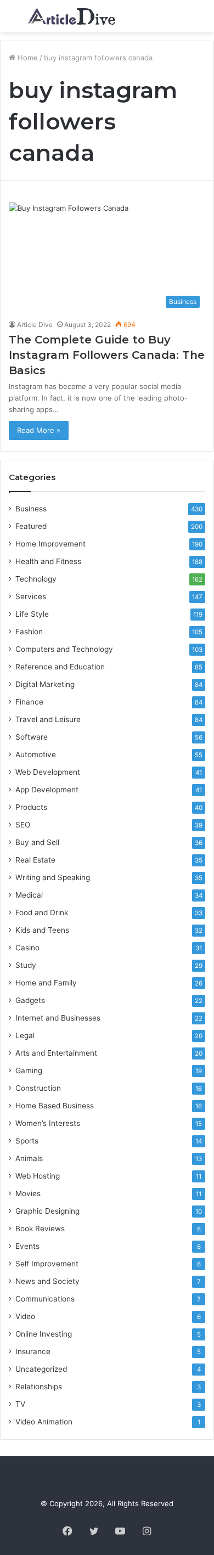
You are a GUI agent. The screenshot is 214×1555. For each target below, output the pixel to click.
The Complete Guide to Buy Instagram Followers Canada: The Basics (107, 355)
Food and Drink (41, 912)
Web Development (47, 772)
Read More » (38, 430)
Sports (26, 1140)
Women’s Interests (47, 1123)
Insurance (32, 1351)
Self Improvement (46, 1263)
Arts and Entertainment (56, 1053)
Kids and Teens (42, 930)
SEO (22, 824)
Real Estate (35, 859)
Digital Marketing (45, 684)
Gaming (28, 1070)
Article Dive (35, 324)
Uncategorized (41, 1369)
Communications (45, 1298)
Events (27, 1246)
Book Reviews (40, 1228)
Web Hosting (37, 1175)
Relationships (38, 1386)
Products (31, 807)
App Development (46, 789)
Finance (29, 701)
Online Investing (43, 1333)
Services (30, 596)
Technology (36, 578)
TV (20, 1404)
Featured (31, 526)
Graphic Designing (47, 1211)
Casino (27, 947)
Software (31, 737)
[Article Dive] (71, 16)
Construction (38, 1088)
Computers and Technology (64, 649)
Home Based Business (54, 1105)
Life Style (32, 614)
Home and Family (46, 982)
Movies (28, 1193)
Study (25, 965)
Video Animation (43, 1421)
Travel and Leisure (48, 719)
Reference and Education (60, 666)
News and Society (47, 1281)
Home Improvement (50, 543)
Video (25, 1316)
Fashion (29, 631)
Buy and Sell (37, 842)
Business (31, 508)
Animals (29, 1158)
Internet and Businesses (57, 1017)
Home (26, 57)
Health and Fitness (48, 561)
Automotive (35, 754)
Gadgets (30, 1000)
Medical (29, 895)
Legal (25, 1035)
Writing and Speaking (52, 877)
